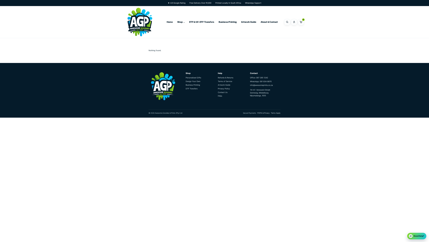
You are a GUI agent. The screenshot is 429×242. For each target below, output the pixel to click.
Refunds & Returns (225, 78)
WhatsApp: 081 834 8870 (261, 81)
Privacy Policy (224, 89)
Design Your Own (193, 81)
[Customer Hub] (294, 22)
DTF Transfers (192, 89)
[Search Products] (287, 22)
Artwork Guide (248, 22)
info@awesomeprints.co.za (261, 85)
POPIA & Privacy (263, 113)
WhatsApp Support (253, 3)
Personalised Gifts (193, 78)
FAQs (220, 96)
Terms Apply (275, 113)
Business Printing (228, 22)
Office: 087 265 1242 (259, 78)
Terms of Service (225, 81)
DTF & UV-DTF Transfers (201, 22)
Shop (180, 22)
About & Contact (269, 22)
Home (170, 22)
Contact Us (222, 92)
